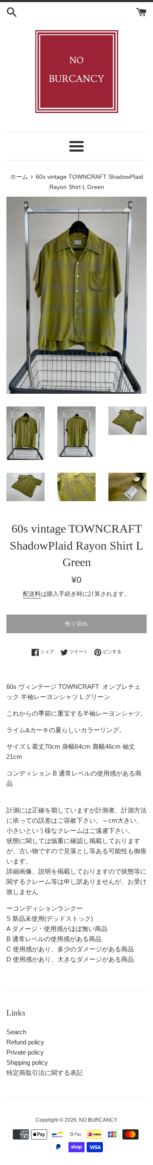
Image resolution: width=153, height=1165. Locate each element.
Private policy (25, 1052)
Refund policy (25, 1042)
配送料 (32, 593)
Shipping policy (27, 1062)
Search (16, 1031)
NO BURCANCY (97, 1120)
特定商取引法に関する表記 (44, 1072)
